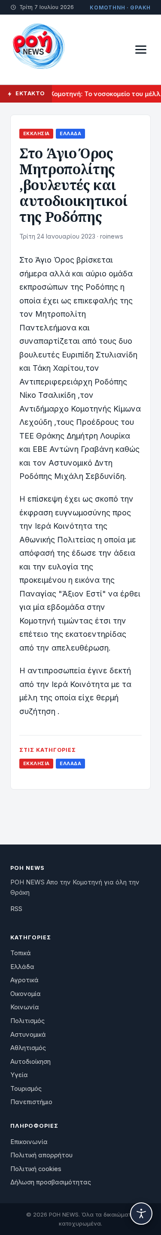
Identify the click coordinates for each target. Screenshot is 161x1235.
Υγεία (19, 1075)
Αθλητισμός (28, 1048)
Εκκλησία (36, 133)
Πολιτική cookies (35, 1169)
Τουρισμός (26, 1089)
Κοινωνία (24, 1007)
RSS (16, 909)
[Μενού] (141, 49)
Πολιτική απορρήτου (41, 1155)
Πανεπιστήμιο (31, 1102)
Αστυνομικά (28, 1034)
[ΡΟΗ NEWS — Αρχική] (38, 49)
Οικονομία (25, 994)
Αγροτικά (24, 980)
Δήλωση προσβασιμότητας (50, 1182)
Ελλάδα (70, 133)
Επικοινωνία (29, 1142)
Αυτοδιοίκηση (30, 1061)
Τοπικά (20, 953)
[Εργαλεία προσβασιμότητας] (141, 1213)
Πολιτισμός (27, 1021)
